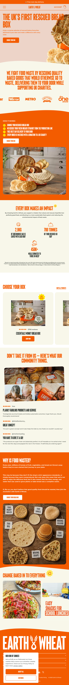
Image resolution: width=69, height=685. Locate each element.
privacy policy (17, 666)
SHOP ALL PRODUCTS (61, 288)
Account (58, 7)
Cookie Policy (43, 677)
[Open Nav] (5, 7)
